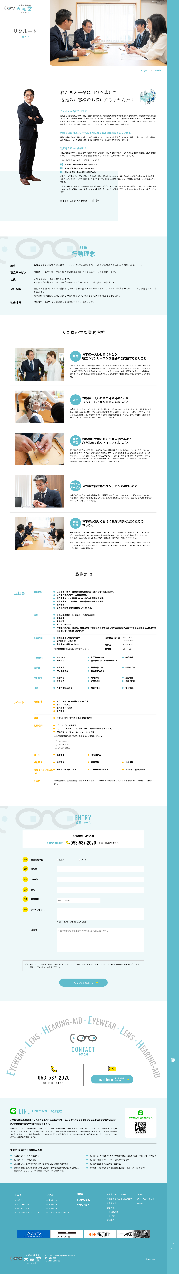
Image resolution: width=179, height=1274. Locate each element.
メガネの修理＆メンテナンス (28, 1212)
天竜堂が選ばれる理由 (116, 1194)
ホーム (140, 1203)
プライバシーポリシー (146, 1198)
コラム (140, 1194)
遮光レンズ (53, 1208)
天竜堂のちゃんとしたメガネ (119, 1198)
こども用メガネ (23, 1204)
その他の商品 (83, 1199)
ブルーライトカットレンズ (59, 1212)
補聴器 (80, 1194)
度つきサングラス (24, 1208)
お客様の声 (111, 1203)
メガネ (19, 1200)
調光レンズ (53, 1204)
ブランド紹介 (83, 1205)
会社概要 (114, 1212)
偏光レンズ (53, 1200)
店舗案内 (110, 1220)
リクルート (115, 1216)
